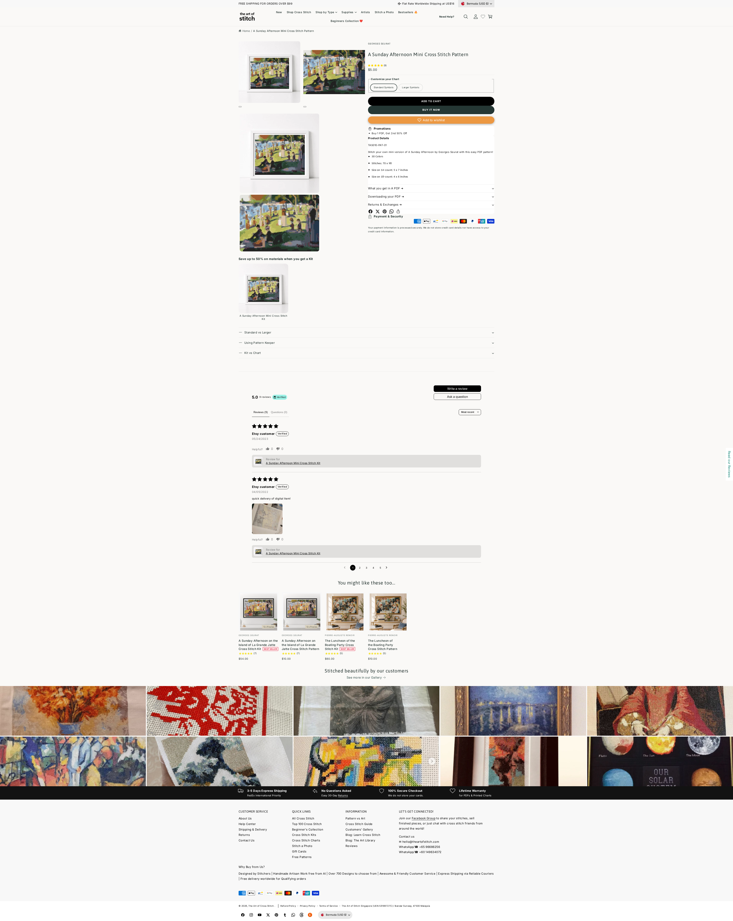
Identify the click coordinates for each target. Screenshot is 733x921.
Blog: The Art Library (360, 840)
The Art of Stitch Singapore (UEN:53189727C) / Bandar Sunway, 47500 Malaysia (386, 906)
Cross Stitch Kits (304, 835)
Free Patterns (302, 857)
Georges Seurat (379, 43)
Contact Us (246, 840)
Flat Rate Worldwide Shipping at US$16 (428, 3)
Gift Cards (299, 851)
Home (246, 30)
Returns (343, 795)
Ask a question (457, 397)
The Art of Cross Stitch (261, 906)
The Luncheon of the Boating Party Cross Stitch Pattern (382, 645)
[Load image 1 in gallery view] (279, 153)
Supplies (347, 12)
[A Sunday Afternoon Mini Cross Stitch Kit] (263, 288)
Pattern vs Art (355, 818)
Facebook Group (423, 818)
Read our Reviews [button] (729, 464)
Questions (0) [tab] (279, 412)
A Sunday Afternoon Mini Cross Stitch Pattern (283, 30)
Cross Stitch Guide (359, 824)
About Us (245, 818)
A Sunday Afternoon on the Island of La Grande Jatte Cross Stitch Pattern (300, 645)
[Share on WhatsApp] (391, 211)
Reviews (352, 846)
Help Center (247, 824)
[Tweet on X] (377, 211)
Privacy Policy (307, 906)
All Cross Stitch (303, 818)
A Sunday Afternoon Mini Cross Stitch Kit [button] (293, 463)
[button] (326, 12)
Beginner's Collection (307, 829)
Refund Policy (288, 906)
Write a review (457, 389)
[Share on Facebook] (370, 211)
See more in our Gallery (364, 677)
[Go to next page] (387, 567)
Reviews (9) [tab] (260, 412)
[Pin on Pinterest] (384, 211)
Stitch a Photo (302, 846)
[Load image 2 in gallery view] (279, 223)
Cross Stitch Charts (306, 840)
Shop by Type (325, 12)
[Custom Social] (310, 915)
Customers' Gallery (359, 829)
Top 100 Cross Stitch (307, 824)
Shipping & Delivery (253, 829)
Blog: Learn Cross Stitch (363, 835)
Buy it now (431, 109)
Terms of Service (328, 906)
